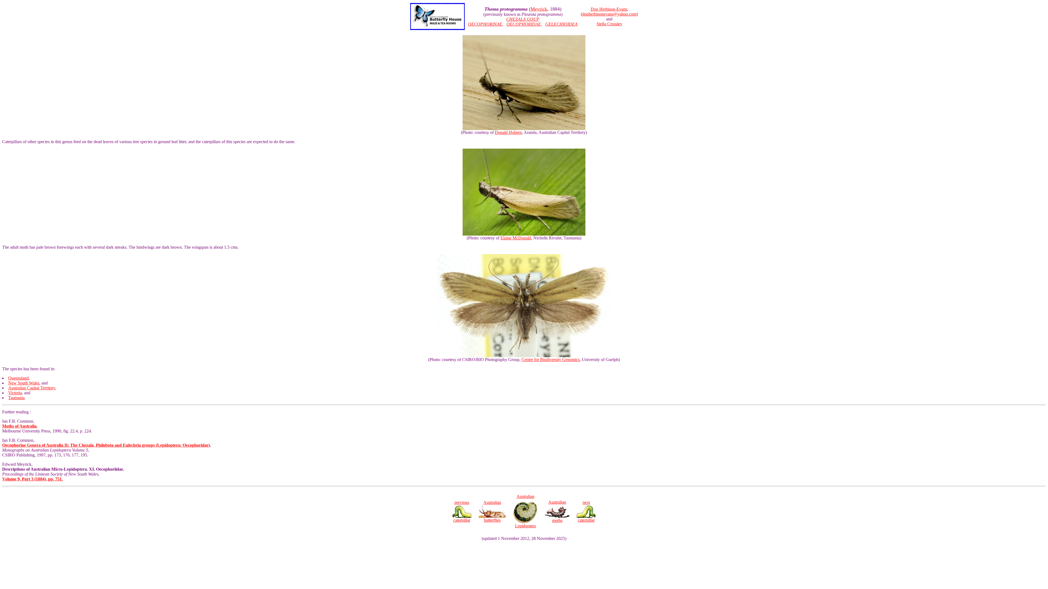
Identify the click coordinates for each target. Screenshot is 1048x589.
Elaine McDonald (516, 238)
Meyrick (539, 9)
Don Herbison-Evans (609, 9)
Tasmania (16, 397)
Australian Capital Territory (31, 388)
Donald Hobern (508, 132)
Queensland (18, 378)
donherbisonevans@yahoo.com (609, 14)
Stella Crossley (609, 24)
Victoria (15, 392)
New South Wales (23, 383)
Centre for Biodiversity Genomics (551, 359)
